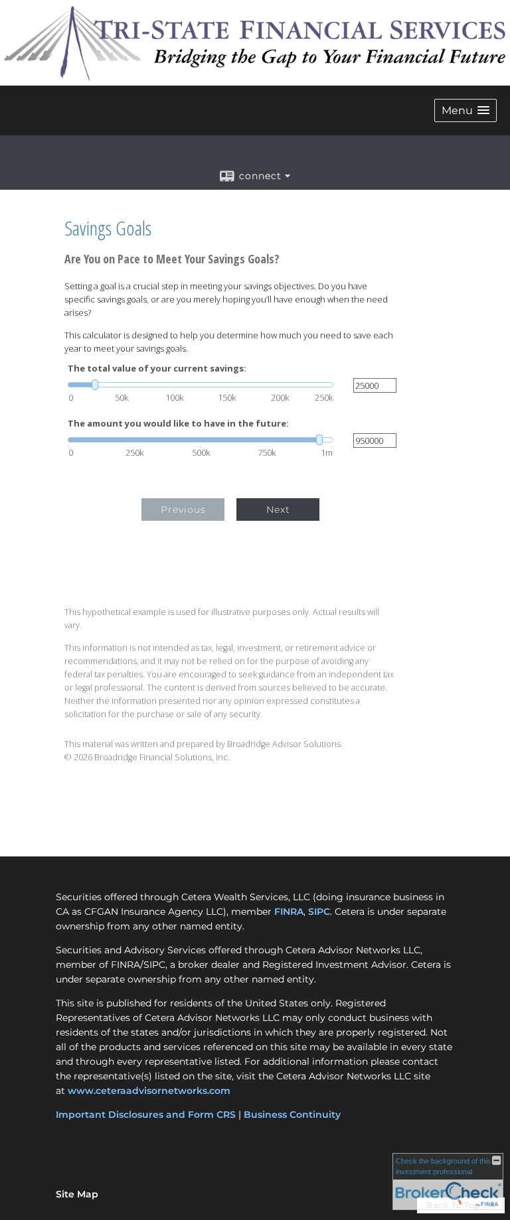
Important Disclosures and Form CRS (146, 1114)
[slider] (200, 384)
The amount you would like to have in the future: (178, 423)
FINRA (288, 911)
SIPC (319, 911)
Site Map (77, 1194)
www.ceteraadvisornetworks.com (149, 1091)
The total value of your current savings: (157, 368)
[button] (465, 110)
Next (278, 509)
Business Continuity (292, 1114)
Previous (183, 509)
